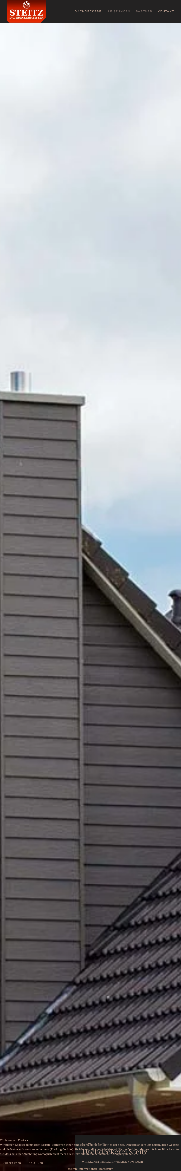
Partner (144, 11)
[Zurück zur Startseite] (26, 11)
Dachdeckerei (89, 11)
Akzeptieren (12, 1163)
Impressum (106, 1169)
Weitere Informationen (82, 1169)
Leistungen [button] (119, 11)
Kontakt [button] (166, 11)
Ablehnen (36, 1163)
